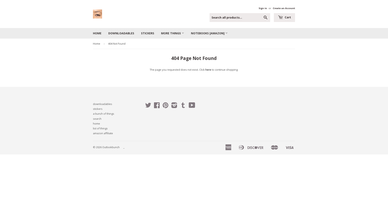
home (97, 33)
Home (96, 43)
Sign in (263, 8)
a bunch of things (103, 113)
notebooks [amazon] (208, 33)
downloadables (121, 33)
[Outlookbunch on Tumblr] (183, 106)
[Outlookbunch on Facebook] (157, 106)
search (97, 119)
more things (171, 33)
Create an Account (284, 8)
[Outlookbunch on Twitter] (148, 106)
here (208, 69)
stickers (147, 33)
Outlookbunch (111, 147)
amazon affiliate (103, 133)
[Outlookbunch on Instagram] (174, 106)
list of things (100, 128)
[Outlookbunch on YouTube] (192, 106)
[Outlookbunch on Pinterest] (165, 106)
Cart (287, 17)
